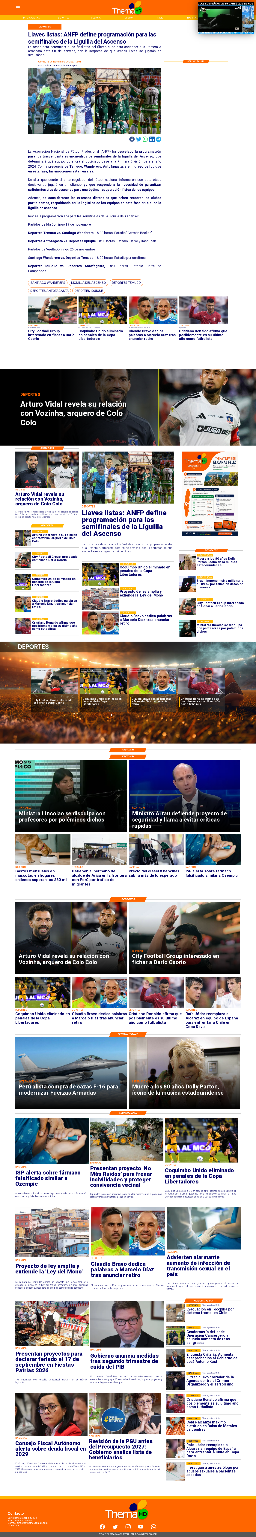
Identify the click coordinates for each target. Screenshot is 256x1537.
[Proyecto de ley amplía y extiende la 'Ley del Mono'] (52, 1257)
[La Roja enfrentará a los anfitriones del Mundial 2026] (201, 694)
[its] (204, 1249)
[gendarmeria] (175, 1335)
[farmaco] (213, 864)
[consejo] (51, 1435)
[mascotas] (43, 864)
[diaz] (153, 323)
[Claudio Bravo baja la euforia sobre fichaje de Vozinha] (152, 694)
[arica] (99, 864)
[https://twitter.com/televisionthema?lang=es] (115, 1528)
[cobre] (175, 1426)
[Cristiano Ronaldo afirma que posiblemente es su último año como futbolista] (203, 323)
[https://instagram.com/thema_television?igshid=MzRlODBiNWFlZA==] (128, 1528)
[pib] (127, 1347)
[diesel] (156, 864)
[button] (47, 282)
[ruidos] (126, 1160)
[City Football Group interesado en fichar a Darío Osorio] (52, 323)
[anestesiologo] (175, 1471)
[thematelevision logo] (128, 1523)
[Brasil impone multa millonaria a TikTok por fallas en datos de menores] (187, 584)
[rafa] (103, 694)
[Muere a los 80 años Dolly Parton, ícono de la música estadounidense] (187, 562)
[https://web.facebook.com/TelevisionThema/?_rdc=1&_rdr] (102, 1528)
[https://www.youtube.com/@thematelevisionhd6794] (141, 1528)
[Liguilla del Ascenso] (128, 503)
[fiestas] (52, 1345)
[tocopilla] (175, 1313)
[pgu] (125, 1433)
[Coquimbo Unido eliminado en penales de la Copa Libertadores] (103, 323)
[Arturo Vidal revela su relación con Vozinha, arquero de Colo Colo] (23, 538)
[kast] (175, 1358)
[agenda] (175, 1381)
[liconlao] (187, 628)
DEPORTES (42, 670)
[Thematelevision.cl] (17, 9)
